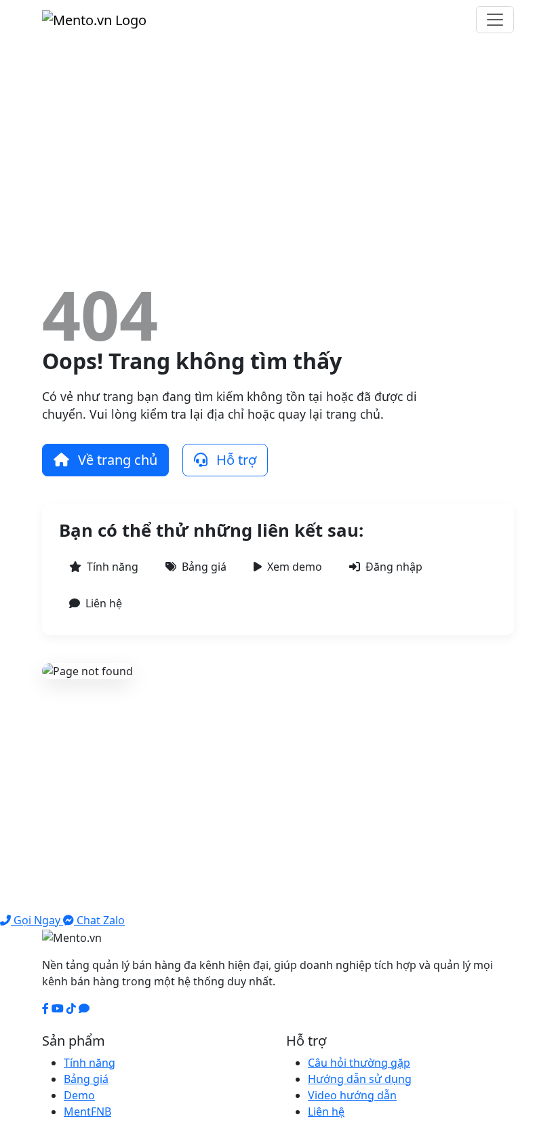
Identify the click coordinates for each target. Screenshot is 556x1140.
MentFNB (87, 1111)
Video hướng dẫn (352, 1095)
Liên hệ (103, 603)
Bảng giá (204, 566)
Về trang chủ (116, 460)
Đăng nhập (393, 566)
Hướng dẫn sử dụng (360, 1078)
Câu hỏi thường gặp (359, 1062)
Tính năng (112, 566)
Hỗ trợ (234, 460)
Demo (79, 1095)
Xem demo (294, 566)
